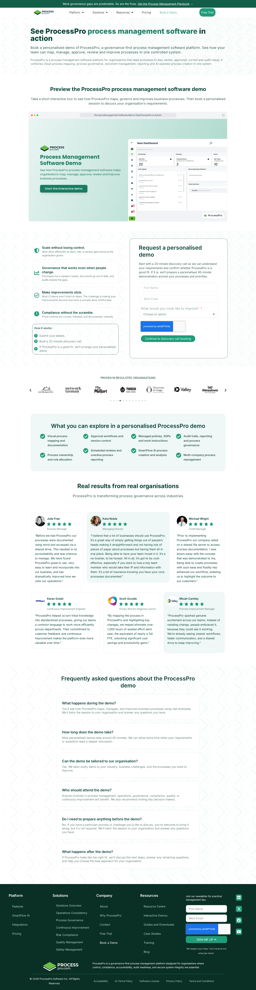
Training (149, 942)
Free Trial (106, 933)
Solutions (98, 12)
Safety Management (69, 949)
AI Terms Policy (124, 981)
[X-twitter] (239, 909)
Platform (74, 12)
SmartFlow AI (21, 915)
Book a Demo (168, 12)
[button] (30, 390)
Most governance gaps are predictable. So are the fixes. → (128, 4)
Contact (105, 924)
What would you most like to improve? (170, 308)
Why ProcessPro (111, 915)
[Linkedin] (239, 898)
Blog (147, 952)
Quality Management (69, 942)
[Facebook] (239, 920)
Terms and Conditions (201, 981)
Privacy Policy (174, 981)
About (104, 906)
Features (17, 906)
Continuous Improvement (72, 927)
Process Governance (69, 920)
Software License (149, 981)
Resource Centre (154, 906)
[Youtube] (239, 932)
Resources (123, 12)
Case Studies (152, 933)
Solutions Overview (68, 905)
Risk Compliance (67, 935)
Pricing (146, 12)
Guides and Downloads (159, 924)
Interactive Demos (155, 915)
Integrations (20, 924)
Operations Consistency (71, 913)
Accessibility (101, 981)
